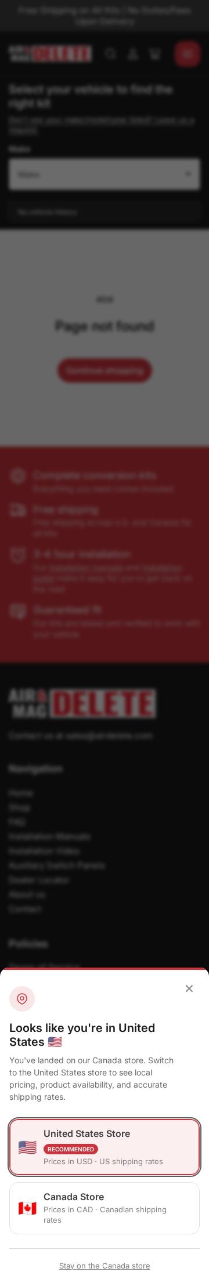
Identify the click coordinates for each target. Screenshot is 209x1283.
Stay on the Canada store (104, 1265)
